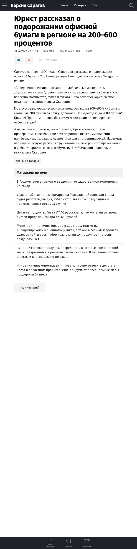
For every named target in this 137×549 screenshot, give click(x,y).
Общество (48, 51)
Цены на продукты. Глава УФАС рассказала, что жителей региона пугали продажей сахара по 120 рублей (67, 214)
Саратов (28, 5)
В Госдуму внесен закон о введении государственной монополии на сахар (67, 184)
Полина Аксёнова (69, 51)
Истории (80, 5)
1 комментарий (29, 287)
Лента (64, 5)
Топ (94, 5)
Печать (88, 51)
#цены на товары (27, 161)
